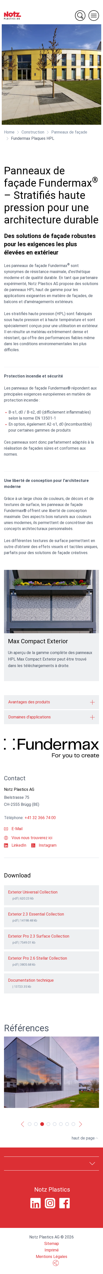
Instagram (47, 845)
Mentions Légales (51, 1256)
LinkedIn (18, 845)
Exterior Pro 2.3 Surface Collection (38, 936)
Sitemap (51, 1243)
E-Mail (16, 828)
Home (9, 132)
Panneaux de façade (69, 132)
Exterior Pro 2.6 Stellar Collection (37, 958)
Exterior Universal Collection (33, 892)
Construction (33, 132)
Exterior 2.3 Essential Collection (36, 914)
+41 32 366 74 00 (40, 817)
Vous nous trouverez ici (31, 837)
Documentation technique (31, 980)
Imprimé (51, 1250)
